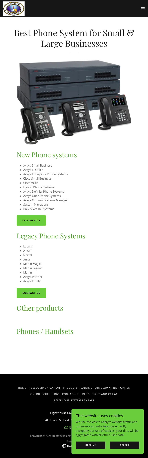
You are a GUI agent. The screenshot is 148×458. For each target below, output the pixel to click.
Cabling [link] (86, 387)
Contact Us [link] (71, 394)
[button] (143, 8)
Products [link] (70, 387)
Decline (90, 445)
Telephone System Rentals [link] (74, 400)
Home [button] (22, 387)
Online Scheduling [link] (44, 394)
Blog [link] (86, 394)
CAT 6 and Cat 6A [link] (105, 394)
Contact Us (31, 220)
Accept (124, 445)
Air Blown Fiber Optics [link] (112, 387)
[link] (14, 8)
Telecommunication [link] (44, 387)
